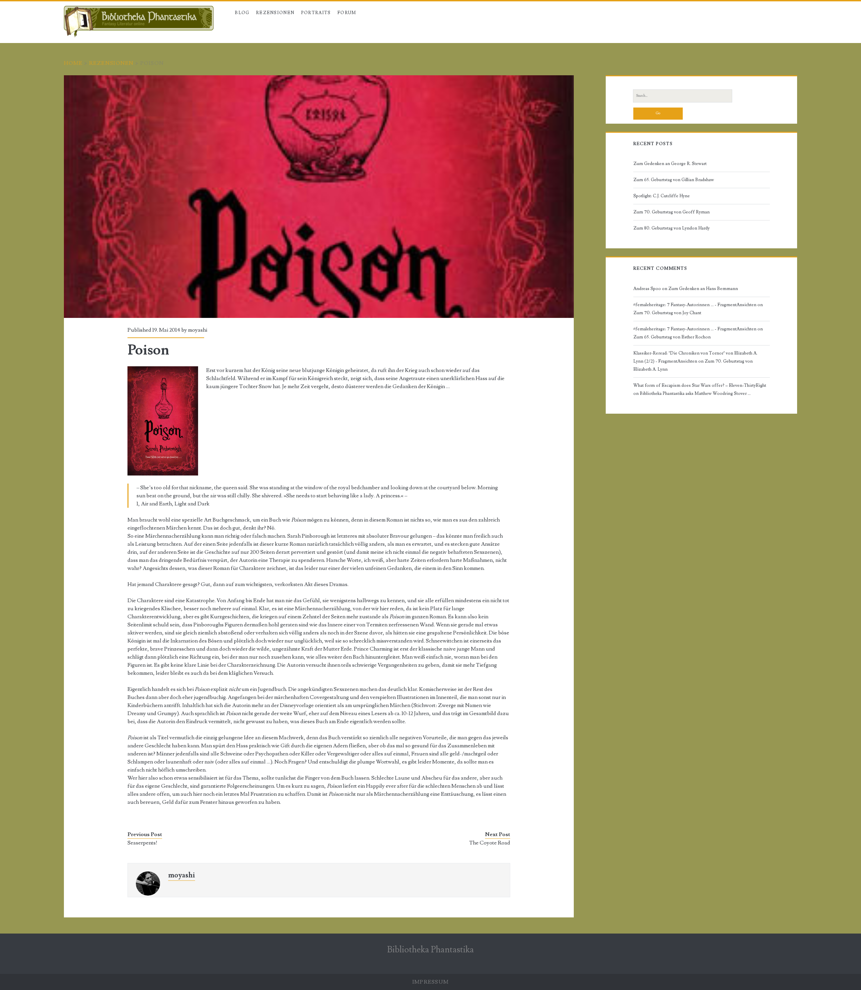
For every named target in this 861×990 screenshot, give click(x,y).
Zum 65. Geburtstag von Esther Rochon (672, 337)
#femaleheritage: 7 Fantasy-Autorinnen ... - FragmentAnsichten (694, 304)
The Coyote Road (489, 842)
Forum (347, 12)
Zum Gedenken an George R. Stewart (670, 163)
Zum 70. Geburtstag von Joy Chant (667, 313)
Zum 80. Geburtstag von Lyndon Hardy (671, 228)
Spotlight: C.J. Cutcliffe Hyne (661, 196)
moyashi (197, 330)
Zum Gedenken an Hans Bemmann (703, 288)
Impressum (430, 982)
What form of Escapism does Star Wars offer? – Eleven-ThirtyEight (699, 385)
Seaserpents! (142, 842)
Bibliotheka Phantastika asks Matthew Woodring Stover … (695, 393)
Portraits (316, 12)
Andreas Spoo (647, 288)
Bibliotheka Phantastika (430, 949)
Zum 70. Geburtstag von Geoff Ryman (671, 212)
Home (73, 63)
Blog (242, 12)
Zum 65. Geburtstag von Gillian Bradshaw (673, 179)
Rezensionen (111, 63)
